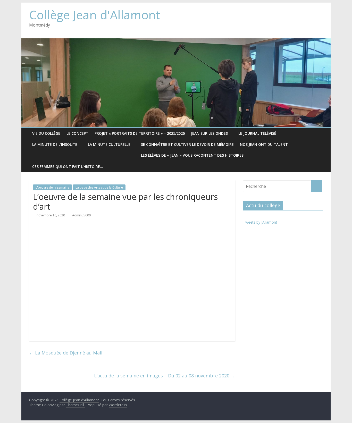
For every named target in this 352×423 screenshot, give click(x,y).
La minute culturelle (109, 144)
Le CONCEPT (77, 133)
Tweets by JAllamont (260, 222)
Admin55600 (81, 215)
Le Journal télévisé (257, 133)
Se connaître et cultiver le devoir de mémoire (187, 144)
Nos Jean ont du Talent (264, 144)
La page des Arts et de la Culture (99, 187)
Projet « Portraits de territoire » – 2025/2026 (140, 133)
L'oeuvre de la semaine (52, 187)
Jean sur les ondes (209, 133)
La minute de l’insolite (54, 144)
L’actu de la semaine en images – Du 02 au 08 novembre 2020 (164, 376)
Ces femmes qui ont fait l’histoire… (67, 166)
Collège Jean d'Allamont (94, 15)
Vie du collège (46, 133)
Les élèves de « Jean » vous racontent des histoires (192, 155)
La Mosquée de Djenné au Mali (65, 353)
